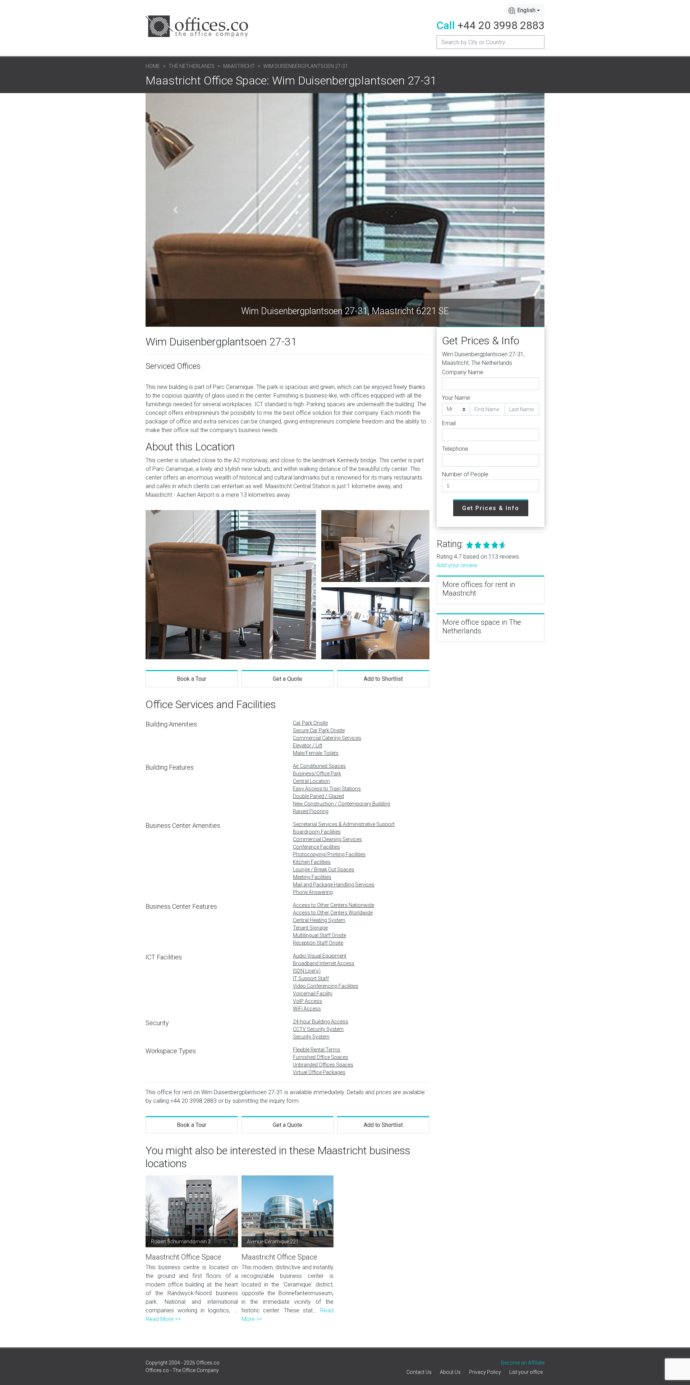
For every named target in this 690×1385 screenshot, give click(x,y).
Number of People (465, 474)
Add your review (457, 565)
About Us (450, 1372)
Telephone (455, 448)
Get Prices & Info (490, 508)
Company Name (462, 372)
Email (449, 423)
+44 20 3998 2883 (500, 25)
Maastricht (239, 66)
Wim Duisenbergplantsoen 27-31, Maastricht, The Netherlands (483, 358)
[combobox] (525, 10)
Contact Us (419, 1372)
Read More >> (163, 1319)
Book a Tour (191, 678)
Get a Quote (287, 678)
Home (153, 66)
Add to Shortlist (383, 678)
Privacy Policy (485, 1372)
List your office (526, 1372)
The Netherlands (192, 66)
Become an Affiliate (522, 1363)
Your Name (456, 397)
